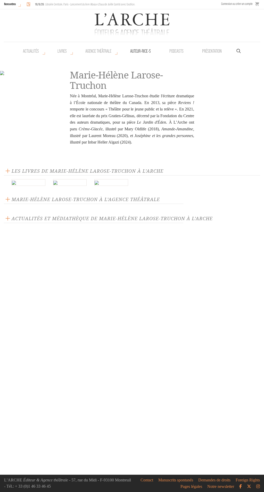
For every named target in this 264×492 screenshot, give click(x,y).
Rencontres (10, 4)
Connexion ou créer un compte (237, 4)
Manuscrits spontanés (175, 480)
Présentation (212, 51)
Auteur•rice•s (140, 51)
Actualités (31, 51)
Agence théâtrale (98, 51)
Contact (147, 480)
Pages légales (191, 487)
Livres (62, 51)
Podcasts (176, 51)
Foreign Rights (248, 480)
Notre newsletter (220, 487)
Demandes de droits (214, 480)
